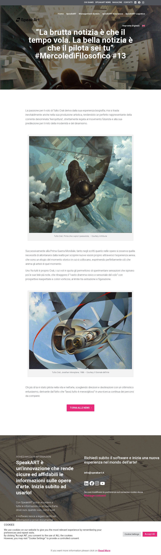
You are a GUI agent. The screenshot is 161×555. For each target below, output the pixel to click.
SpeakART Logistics (135, 14)
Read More (104, 550)
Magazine (117, 2)
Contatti (128, 2)
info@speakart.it (94, 472)
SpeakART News (103, 2)
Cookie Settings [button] (132, 534)
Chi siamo (89, 2)
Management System (89, 14)
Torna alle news (80, 408)
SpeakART (71, 14)
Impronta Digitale (131, 26)
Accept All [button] (150, 534)
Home (61, 14)
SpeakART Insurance (112, 14)
